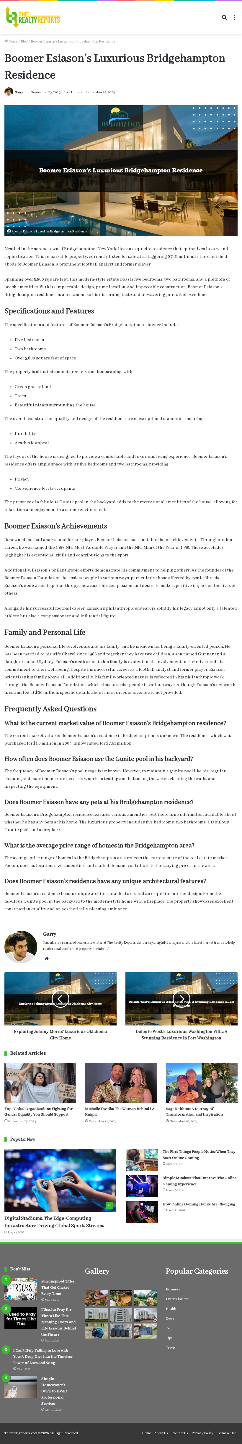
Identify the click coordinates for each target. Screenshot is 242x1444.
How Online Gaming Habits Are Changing (199, 1204)
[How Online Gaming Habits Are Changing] (142, 1212)
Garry (19, 92)
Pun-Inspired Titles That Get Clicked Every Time (57, 1287)
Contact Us (179, 1433)
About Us (161, 1433)
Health (171, 1309)
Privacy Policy (202, 1433)
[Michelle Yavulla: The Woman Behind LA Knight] (121, 1083)
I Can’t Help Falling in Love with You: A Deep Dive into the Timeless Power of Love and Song (43, 1356)
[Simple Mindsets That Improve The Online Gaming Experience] (142, 1186)
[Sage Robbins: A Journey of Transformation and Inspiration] (202, 1083)
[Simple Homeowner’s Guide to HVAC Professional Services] (20, 1387)
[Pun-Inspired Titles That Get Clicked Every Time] (20, 1289)
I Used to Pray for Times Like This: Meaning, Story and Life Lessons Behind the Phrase (58, 1322)
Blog (24, 41)
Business (173, 1289)
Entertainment (177, 1299)
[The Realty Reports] (32, 17)
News (170, 1318)
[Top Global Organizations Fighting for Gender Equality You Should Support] (40, 1083)
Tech (170, 1328)
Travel (171, 1348)
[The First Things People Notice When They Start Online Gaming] (142, 1160)
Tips (169, 1338)
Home (12, 41)
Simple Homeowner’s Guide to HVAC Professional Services (54, 1391)
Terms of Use (226, 1433)
